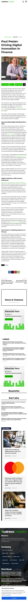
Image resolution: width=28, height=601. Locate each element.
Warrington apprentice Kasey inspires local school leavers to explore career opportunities (14, 354)
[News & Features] (2, 37)
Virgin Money (10, 134)
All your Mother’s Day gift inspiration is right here (21, 282)
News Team (7, 455)
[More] (24, 84)
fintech (6, 265)
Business (3, 576)
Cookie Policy (8, 595)
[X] (12, 272)
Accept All (14, 598)
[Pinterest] (15, 272)
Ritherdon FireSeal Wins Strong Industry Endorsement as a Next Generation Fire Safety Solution (14, 343)
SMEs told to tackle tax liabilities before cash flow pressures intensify (13, 451)
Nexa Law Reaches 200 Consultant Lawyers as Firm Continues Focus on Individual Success (14, 359)
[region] (14, 593)
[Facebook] (9, 272)
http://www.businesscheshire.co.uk (14, 302)
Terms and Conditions (7, 550)
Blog (3, 76)
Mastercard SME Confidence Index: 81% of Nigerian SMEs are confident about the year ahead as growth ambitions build (13, 482)
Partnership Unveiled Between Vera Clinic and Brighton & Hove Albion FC (7, 282)
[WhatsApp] (18, 272)
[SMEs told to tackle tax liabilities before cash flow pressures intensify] (14, 439)
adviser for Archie (14, 222)
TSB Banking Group (21, 156)
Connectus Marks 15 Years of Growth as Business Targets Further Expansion (13, 402)
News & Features (7, 37)
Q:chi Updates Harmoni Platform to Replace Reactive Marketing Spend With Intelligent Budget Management (13, 349)
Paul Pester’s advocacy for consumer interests (13, 182)
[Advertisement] (14, 18)
